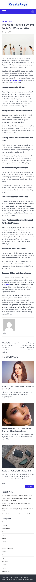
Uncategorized (6, 571)
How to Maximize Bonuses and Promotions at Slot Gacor (17, 514)
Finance (4, 535)
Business (4, 522)
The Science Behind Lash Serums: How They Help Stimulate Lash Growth (16, 430)
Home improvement (7, 548)
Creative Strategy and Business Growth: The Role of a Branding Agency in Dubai (16, 499)
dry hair (6, 284)
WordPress (29, 579)
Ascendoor (13, 579)
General (4, 542)
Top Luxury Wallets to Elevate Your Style (16, 471)
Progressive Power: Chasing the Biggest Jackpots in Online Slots (17, 509)
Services (4, 565)
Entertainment (6, 528)
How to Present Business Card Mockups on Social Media (17, 495)
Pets (3, 558)
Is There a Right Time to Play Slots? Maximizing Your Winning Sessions (16, 504)
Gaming (4, 538)
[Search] (32, 11)
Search (4, 483)
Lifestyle (10, 22)
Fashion (4, 22)
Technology (5, 568)
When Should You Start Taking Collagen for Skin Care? (18, 388)
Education (4, 525)
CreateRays (17, 577)
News (3, 555)
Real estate (5, 561)
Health (4, 545)
